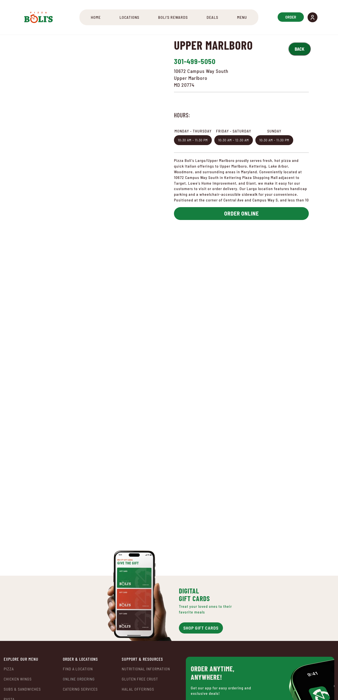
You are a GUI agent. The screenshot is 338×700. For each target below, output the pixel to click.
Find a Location (78, 668)
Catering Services (80, 689)
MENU (242, 17)
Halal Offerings (138, 689)
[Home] (38, 17)
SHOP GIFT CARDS (200, 628)
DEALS (212, 17)
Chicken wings (18, 679)
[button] (312, 17)
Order (290, 17)
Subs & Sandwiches (22, 689)
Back (299, 49)
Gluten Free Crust (140, 679)
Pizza (9, 668)
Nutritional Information (146, 668)
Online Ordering (79, 679)
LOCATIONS (129, 17)
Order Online (241, 213)
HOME (96, 17)
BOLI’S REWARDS (173, 17)
